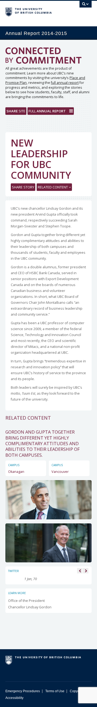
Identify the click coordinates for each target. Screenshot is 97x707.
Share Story (23, 187)
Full (47, 111)
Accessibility (14, 698)
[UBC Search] (85, 7)
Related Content (53, 187)
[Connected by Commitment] (48, 56)
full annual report (65, 82)
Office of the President (26, 600)
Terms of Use (54, 691)
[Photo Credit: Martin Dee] (48, 499)
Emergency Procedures (22, 691)
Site (15, 111)
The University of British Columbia (35, 11)
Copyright (77, 691)
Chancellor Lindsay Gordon (29, 607)
